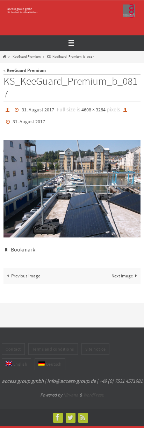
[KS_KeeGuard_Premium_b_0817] (72, 185)
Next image (122, 271)
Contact (13, 344)
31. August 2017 (38, 109)
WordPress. (93, 390)
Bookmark (23, 245)
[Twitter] (70, 412)
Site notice (95, 344)
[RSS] (82, 412)
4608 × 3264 (93, 109)
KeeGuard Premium (27, 56)
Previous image (25, 271)
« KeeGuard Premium (24, 70)
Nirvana (70, 390)
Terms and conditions (53, 344)
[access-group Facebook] (57, 412)
